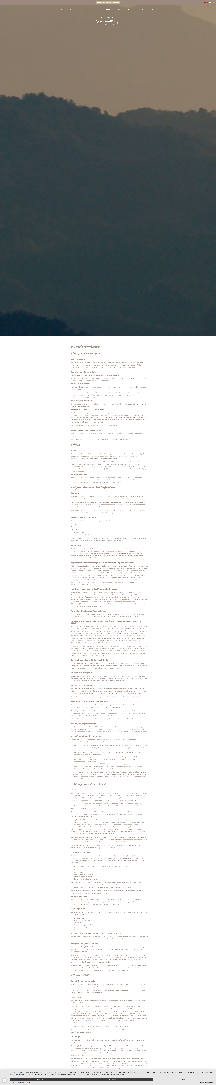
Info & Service (142, 10)
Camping (73, 10)
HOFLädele (120, 10)
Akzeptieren (112, 1079)
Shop (153, 10)
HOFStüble (109, 10)
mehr (184, 1079)
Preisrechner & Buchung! (109, 2)
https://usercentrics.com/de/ (127, 860)
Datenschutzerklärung (209, 1082)
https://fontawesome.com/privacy (80, 1032)
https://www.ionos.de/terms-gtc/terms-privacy (103, 458)
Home (63, 10)
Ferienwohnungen (86, 10)
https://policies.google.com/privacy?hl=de (90, 993)
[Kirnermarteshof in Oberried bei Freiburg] (108, 21)
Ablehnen (40, 1079)
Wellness (99, 10)
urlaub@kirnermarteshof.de (83, 535)
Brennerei (131, 10)
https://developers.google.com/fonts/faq (116, 990)
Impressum (202, 1082)
